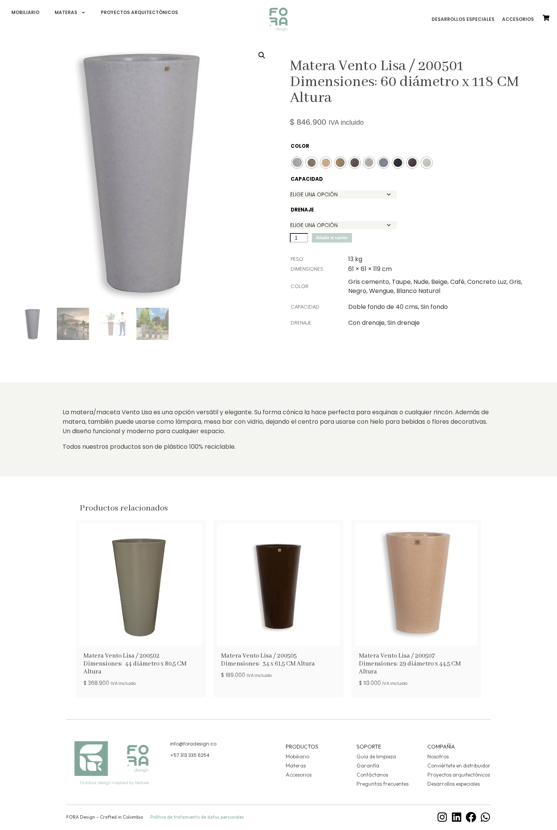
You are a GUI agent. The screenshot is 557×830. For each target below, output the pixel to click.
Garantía (368, 765)
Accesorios (518, 19)
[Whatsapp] (485, 817)
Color (299, 146)
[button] (262, 55)
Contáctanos (372, 774)
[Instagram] (442, 817)
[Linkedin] (456, 817)
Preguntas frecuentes (382, 783)
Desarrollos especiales (463, 19)
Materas (66, 12)
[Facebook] (471, 817)
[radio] (297, 162)
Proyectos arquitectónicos (139, 12)
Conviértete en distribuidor (458, 765)
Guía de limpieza (376, 756)
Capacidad (299, 179)
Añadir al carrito (332, 237)
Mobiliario (25, 12)
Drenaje (299, 209)
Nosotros (438, 756)
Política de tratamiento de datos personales (197, 817)
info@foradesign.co (193, 744)
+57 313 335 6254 (190, 755)
